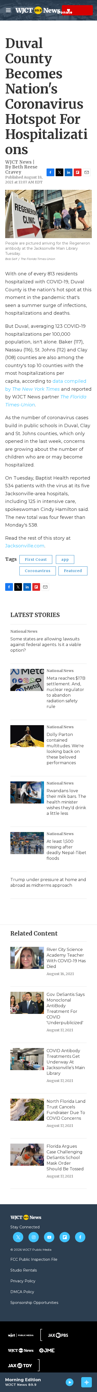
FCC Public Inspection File (33, 1260)
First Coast (36, 559)
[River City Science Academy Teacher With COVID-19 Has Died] (27, 958)
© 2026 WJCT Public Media (30, 1249)
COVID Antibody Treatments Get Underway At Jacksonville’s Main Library (66, 1062)
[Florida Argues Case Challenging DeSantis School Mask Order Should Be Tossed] (27, 1155)
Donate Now (55, 10)
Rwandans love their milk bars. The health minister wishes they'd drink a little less (66, 802)
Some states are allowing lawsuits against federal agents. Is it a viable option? (45, 645)
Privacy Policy (22, 1281)
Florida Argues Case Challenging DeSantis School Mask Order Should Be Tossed (65, 1157)
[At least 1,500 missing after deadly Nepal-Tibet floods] (27, 843)
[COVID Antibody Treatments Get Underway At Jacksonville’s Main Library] (27, 1059)
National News (24, 631)
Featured (73, 570)
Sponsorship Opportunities (34, 1303)
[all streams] (86, 1382)
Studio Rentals (23, 1270)
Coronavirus (37, 570)
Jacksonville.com (24, 546)
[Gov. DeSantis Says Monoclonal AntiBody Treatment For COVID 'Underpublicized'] (27, 1003)
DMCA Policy (22, 1292)
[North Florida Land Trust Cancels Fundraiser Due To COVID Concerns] (27, 1110)
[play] (69, 1382)
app (65, 559)
